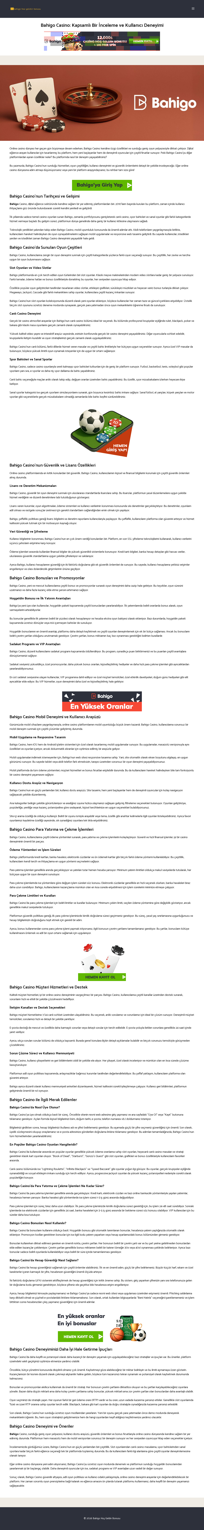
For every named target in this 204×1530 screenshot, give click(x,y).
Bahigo (14, 204)
